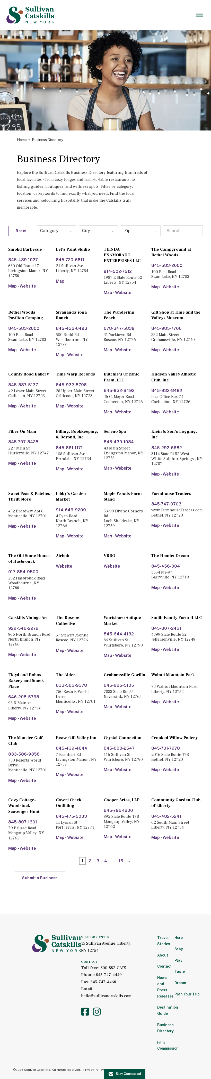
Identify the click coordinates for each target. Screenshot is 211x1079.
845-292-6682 (166, 447)
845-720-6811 (70, 259)
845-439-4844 (71, 748)
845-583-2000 (166, 265)
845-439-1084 (119, 441)
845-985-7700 (166, 328)
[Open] (199, 15)
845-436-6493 (71, 328)
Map (12, 286)
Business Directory (162, 1028)
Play (178, 960)
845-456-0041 (166, 566)
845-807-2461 (166, 628)
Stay (178, 949)
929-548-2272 (23, 628)
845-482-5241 (166, 816)
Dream (180, 983)
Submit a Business (40, 878)
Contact (162, 966)
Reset (21, 231)
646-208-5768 (23, 696)
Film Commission (162, 1045)
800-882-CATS (113, 967)
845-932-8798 (71, 384)
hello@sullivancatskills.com (106, 996)
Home (22, 140)
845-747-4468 (103, 982)
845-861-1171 (69, 447)
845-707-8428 (23, 441)
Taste (179, 971)
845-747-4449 (109, 974)
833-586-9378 (71, 685)
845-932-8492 (119, 390)
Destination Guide (162, 1010)
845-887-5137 (23, 384)
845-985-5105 (119, 685)
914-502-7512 (118, 271)
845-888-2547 (119, 748)
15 (121, 861)
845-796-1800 (118, 810)
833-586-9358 (24, 754)
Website (28, 286)
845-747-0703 (166, 504)
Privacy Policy (93, 1070)
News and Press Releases (162, 987)
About (162, 955)
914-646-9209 (71, 510)
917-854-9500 (23, 571)
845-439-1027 (23, 259)
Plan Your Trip (187, 994)
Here (178, 938)
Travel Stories (162, 941)
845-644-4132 (119, 634)
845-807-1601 (22, 822)
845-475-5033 (71, 816)
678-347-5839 (119, 328)
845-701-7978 (165, 748)
